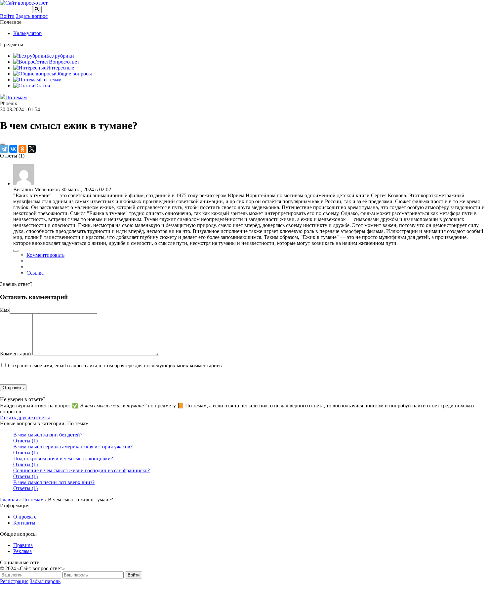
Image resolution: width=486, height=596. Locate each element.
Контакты (24, 523)
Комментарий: (16, 353)
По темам (50, 79)
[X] (32, 149)
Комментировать (45, 255)
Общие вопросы (73, 73)
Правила (23, 545)
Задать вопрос (32, 16)
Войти (7, 16)
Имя (5, 310)
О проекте (24, 517)
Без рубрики (60, 56)
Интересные (60, 67)
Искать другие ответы (25, 417)
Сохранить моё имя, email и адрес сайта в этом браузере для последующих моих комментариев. (115, 365)
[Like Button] (2, 144)
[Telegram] (4, 149)
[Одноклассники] (22, 149)
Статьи (42, 85)
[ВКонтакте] (13, 149)
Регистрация (14, 581)
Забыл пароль (45, 581)
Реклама (22, 551)
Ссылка (35, 273)
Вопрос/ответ (64, 62)
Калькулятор (27, 33)
